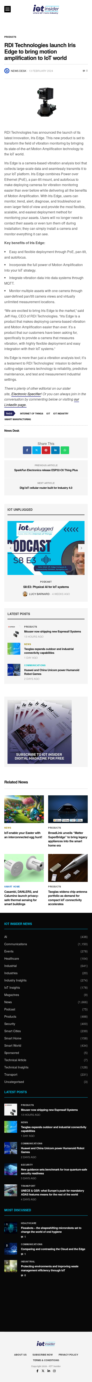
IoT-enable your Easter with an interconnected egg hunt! (23, 835)
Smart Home (12, 887)
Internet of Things (31, 413)
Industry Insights (15, 980)
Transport (10, 1074)
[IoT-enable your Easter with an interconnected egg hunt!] (24, 809)
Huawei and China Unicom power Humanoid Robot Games (51, 672)
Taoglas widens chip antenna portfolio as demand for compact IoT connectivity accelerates (67, 898)
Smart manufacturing (17, 419)
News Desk (18, 70)
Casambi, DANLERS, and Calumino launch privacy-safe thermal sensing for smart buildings (21, 898)
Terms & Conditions (46, 1360)
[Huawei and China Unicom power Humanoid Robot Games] (13, 670)
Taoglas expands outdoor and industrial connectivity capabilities (49, 651)
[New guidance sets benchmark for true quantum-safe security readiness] (10, 1169)
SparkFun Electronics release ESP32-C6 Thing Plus (46, 470)
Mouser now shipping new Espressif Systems (52, 631)
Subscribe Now (43, 1354)
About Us (20, 1354)
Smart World (12, 1045)
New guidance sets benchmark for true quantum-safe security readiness (54, 1171)
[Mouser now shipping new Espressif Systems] (13, 631)
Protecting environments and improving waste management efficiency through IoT (49, 1268)
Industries (11, 972)
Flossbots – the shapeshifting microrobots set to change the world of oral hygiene (51, 1230)
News (27, 644)
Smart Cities (12, 1030)
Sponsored (11, 1052)
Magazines (11, 994)
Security (9, 1023)
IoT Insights (12, 987)
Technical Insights (16, 1067)
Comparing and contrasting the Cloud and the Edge (53, 1249)
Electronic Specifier (26, 393)
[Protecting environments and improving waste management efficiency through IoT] (10, 1266)
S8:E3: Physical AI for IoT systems (46, 587)
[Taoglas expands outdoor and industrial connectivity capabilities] (13, 649)
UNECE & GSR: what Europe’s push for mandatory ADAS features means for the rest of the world (52, 1192)
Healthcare (11, 958)
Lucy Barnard (39, 594)
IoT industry (60, 413)
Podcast (46, 582)
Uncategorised (14, 1081)
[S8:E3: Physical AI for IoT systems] (46, 548)
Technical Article (15, 1059)
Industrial (10, 965)
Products (10, 37)
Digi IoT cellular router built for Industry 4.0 (46, 488)
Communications (35, 665)
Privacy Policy (68, 1354)
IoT (48, 413)
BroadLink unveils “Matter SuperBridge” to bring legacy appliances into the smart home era (67, 839)
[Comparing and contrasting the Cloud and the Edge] (10, 1249)
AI (5, 936)
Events (8, 951)
